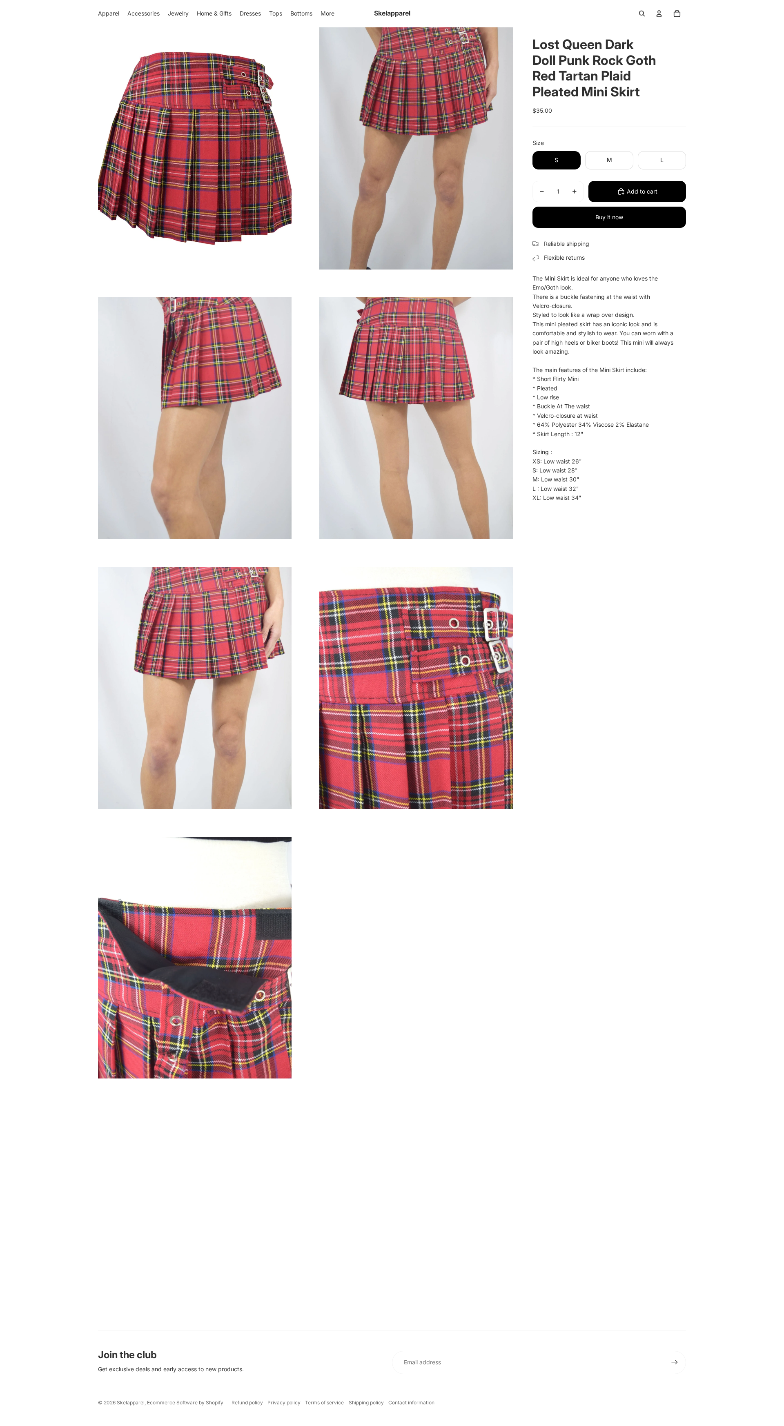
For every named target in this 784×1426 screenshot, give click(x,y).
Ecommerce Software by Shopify (185, 1402)
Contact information (411, 1402)
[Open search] (642, 13)
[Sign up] (674, 1362)
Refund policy (247, 1402)
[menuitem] (327, 13)
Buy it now (609, 217)
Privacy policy (284, 1402)
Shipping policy (366, 1402)
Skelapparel (131, 1402)
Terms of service (324, 1402)
